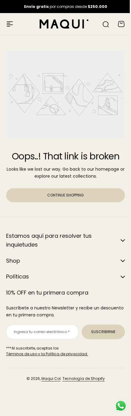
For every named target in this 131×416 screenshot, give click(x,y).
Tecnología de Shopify (81, 378)
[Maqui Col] (64, 24)
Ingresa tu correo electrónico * (41, 331)
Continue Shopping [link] (65, 195)
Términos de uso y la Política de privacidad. (47, 353)
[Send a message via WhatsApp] (116, 406)
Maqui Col (48, 378)
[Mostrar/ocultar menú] (9, 24)
